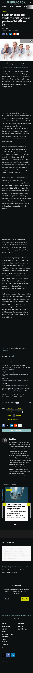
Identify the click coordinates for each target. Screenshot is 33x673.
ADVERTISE (5, 637)
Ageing (4, 378)
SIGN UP (18, 7)
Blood (10, 415)
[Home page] (16, 3)
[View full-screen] (31, 41)
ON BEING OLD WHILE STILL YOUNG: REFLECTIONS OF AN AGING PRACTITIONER (16, 366)
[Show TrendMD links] (30, 402)
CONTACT (5, 644)
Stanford (11, 356)
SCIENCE (4, 7)
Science (4, 11)
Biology (9, 490)
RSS (3, 647)
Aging (19, 408)
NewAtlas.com (22, 629)
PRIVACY (4, 642)
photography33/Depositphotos (19, 67)
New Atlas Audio (13, 419)
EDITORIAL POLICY (7, 634)
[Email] (17, 34)
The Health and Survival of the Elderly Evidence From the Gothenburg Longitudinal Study (16, 389)
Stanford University (14, 412)
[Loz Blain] (4, 440)
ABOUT (4, 631)
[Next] (28, 504)
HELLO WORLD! (6, 626)
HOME (25, 7)
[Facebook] (3, 34)
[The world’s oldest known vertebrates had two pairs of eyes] (16, 495)
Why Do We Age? (7, 372)
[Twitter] (7, 34)
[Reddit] (14, 34)
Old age (4, 383)
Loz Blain (12, 439)
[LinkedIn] (10, 34)
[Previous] (4, 504)
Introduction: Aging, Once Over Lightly (13, 394)
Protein (18, 415)
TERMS (4, 639)
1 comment (18, 430)
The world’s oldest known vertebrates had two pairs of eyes (16, 507)
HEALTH (11, 7)
